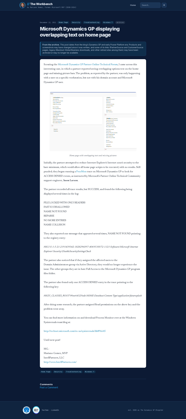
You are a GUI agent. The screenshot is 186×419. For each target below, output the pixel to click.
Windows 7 (108, 22)
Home (133, 5)
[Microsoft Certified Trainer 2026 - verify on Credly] (36, 410)
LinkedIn (55, 410)
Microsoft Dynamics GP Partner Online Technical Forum (88, 64)
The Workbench (39, 4)
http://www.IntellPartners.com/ (60, 362)
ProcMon (81, 171)
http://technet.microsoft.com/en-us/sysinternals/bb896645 (75, 331)
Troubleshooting (91, 22)
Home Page (63, 22)
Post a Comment (49, 387)
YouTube (45, 410)
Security (76, 22)
